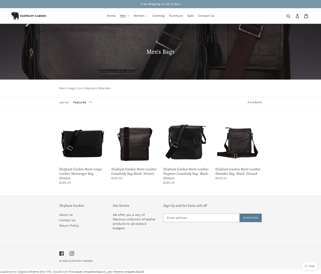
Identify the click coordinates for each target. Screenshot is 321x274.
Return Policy (69, 225)
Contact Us (67, 220)
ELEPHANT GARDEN (81, 261)
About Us (66, 215)
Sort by (64, 102)
